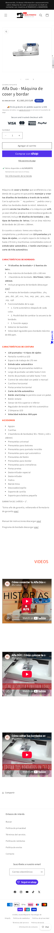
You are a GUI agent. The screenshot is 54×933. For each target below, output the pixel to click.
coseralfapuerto (24, 915)
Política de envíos (14, 847)
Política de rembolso (15, 841)
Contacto (10, 853)
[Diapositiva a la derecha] (33, 79)
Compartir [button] (10, 792)
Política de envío (37, 923)
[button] (6, 15)
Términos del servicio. (16, 834)
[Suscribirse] (41, 872)
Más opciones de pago (27, 160)
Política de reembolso (21, 918)
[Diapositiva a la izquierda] (21, 79)
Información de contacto (28, 927)
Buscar (9, 821)
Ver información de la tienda (18, 176)
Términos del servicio (21, 923)
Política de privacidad (16, 828)
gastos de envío (24, 110)
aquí (7, 288)
